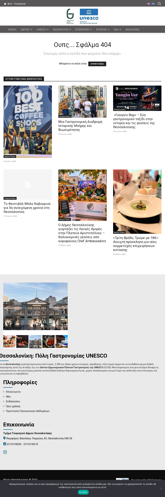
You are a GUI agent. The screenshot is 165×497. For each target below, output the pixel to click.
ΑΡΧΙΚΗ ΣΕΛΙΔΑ (97, 64)
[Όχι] (161, 488)
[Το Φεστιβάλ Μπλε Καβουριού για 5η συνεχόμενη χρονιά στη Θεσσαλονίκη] (28, 184)
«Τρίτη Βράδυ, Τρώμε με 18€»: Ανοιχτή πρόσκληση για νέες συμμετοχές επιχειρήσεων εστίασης (136, 244)
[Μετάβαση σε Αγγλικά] (148, 4)
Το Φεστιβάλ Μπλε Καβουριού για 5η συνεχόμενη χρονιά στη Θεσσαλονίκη (27, 208)
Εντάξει (83, 492)
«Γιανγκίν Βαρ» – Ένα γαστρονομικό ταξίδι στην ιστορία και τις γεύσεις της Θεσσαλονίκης (134, 121)
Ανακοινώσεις (64, 116)
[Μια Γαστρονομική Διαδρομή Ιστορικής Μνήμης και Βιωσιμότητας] (82, 102)
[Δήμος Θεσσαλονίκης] (82, 16)
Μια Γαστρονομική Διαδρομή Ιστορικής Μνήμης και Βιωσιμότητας (80, 126)
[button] (159, 3)
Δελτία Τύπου (10, 156)
